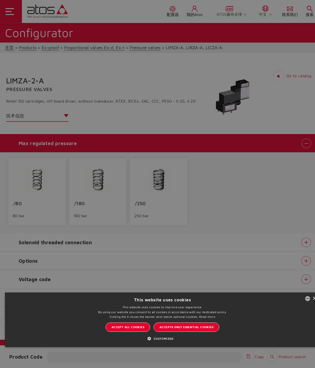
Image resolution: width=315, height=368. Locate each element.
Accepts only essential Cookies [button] (186, 327)
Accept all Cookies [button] (127, 327)
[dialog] (157, 184)
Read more (207, 317)
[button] (162, 338)
